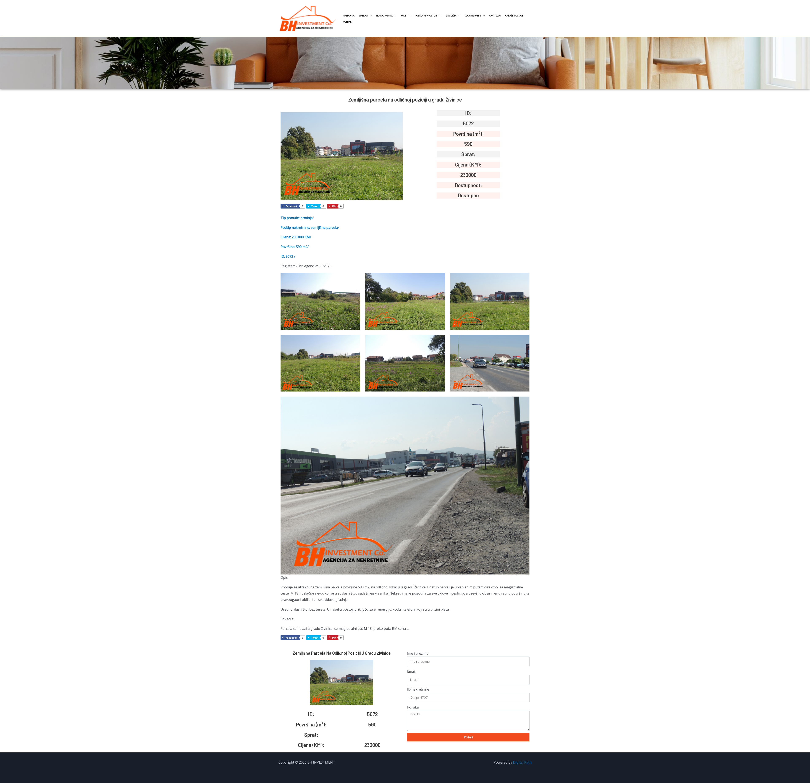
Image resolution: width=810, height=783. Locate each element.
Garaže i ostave (514, 15)
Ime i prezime (417, 653)
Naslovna (348, 15)
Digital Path (522, 762)
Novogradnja (384, 15)
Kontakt (347, 21)
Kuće (403, 15)
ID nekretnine (418, 689)
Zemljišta (451, 15)
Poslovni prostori (426, 15)
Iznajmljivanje (473, 15)
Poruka (413, 707)
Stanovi (363, 15)
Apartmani (495, 15)
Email (411, 671)
